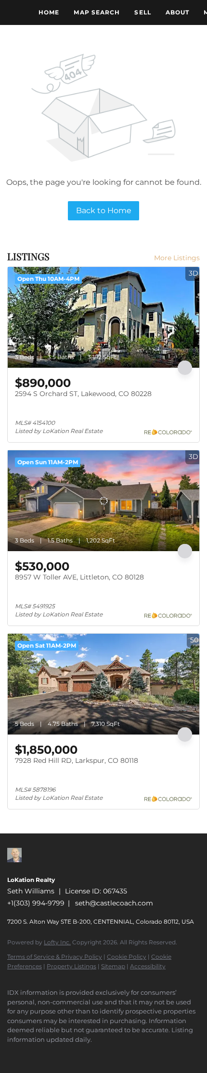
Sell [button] (142, 12)
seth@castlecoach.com (114, 903)
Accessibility (148, 966)
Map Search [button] (97, 12)
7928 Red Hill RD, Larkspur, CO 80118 (76, 760)
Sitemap (113, 966)
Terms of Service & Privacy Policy (54, 956)
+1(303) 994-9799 (36, 903)
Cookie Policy (126, 956)
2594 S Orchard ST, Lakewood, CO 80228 (83, 393)
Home (49, 12)
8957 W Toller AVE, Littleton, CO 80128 (79, 577)
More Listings (177, 257)
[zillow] (12, 1054)
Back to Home (103, 210)
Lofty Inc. (57, 942)
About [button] (178, 12)
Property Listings (71, 966)
